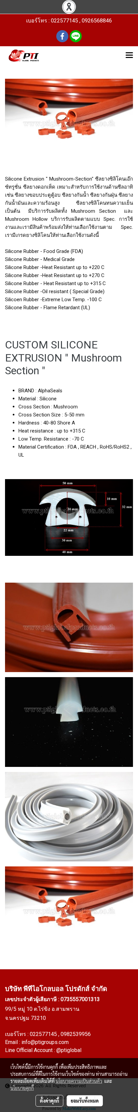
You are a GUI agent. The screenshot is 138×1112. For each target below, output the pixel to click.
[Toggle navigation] (129, 55)
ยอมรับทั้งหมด (85, 1101)
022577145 (44, 1034)
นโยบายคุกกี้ (22, 1088)
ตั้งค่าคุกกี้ (49, 1101)
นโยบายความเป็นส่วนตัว (79, 1081)
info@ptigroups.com (45, 1042)
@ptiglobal (68, 1050)
